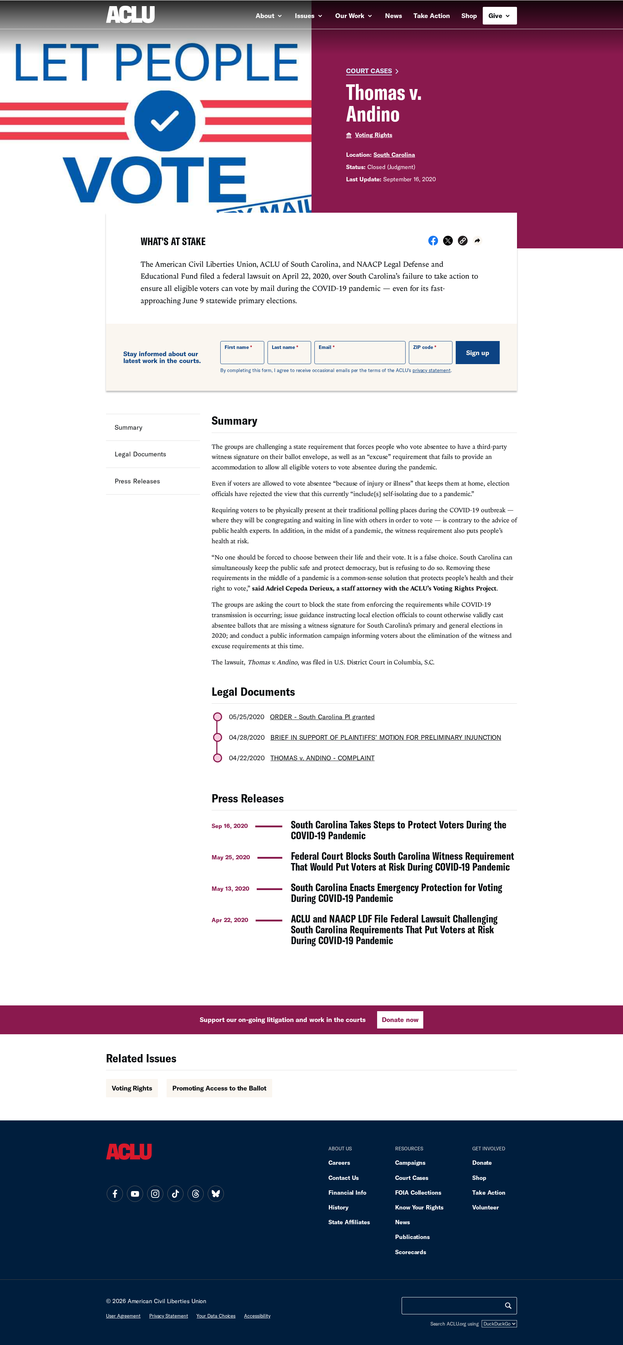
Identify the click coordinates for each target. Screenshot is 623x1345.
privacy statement (431, 370)
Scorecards (410, 1251)
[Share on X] (448, 243)
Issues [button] (305, 15)
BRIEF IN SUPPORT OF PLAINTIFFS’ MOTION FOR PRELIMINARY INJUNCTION (385, 737)
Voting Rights (373, 134)
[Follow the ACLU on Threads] (195, 1193)
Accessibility (257, 1316)
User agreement (123, 1316)
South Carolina (394, 154)
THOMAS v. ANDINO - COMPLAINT (322, 758)
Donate (482, 1162)
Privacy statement (168, 1316)
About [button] (266, 15)
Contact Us (343, 1177)
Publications (412, 1236)
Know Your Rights (419, 1207)
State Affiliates (349, 1221)
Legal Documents (140, 454)
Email (325, 347)
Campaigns (410, 1162)
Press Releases (137, 481)
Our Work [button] (350, 15)
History (338, 1207)
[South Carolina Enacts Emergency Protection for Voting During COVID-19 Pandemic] (364, 892)
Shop (469, 15)
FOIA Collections (418, 1192)
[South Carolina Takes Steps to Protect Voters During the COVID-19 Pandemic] (364, 829)
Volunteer (485, 1207)
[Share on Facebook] (433, 243)
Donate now (400, 1019)
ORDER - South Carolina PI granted (322, 717)
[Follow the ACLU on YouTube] (134, 1193)
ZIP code (423, 347)
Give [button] (496, 15)
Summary (128, 427)
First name (237, 347)
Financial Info (347, 1192)
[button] (463, 242)
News (393, 15)
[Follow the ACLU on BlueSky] (215, 1193)
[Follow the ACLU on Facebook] (114, 1193)
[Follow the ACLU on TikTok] (175, 1193)
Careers (339, 1162)
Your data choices (215, 1316)
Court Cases (369, 71)
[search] (508, 1305)
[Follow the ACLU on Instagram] (155, 1193)
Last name (283, 347)
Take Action (432, 15)
